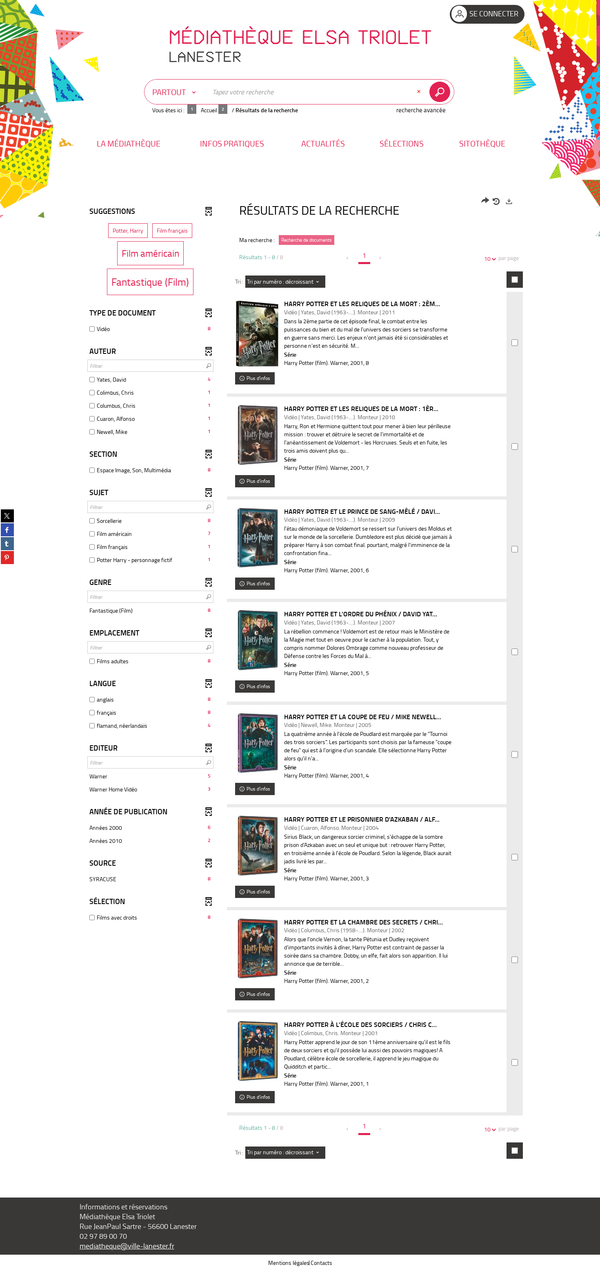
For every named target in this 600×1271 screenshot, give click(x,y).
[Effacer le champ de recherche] (419, 92)
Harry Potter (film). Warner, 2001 (323, 363)
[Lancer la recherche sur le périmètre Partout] (441, 92)
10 (487, 258)
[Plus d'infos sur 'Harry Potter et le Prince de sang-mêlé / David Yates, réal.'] (257, 538)
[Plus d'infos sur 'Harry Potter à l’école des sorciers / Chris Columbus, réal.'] (257, 1051)
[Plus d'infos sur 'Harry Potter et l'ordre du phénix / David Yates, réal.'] (257, 640)
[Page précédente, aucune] (348, 258)
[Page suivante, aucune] (380, 258)
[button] (128, 143)
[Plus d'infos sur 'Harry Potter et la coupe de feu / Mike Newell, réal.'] (257, 743)
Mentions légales (288, 1263)
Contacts (321, 1263)
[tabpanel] (300, 681)
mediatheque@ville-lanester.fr (127, 1246)
